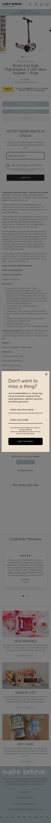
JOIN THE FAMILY (25, 441)
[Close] (46, 374)
